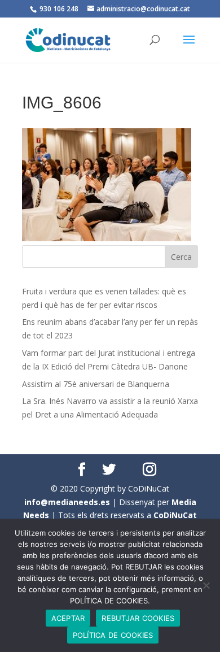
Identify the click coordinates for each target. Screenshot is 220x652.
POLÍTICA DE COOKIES (113, 635)
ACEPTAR (68, 618)
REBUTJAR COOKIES (138, 618)
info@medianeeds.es (67, 502)
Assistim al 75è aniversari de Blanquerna (95, 384)
